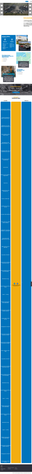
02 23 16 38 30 (20, 90)
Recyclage (16, 468)
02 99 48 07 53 (18, 88)
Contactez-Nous (16, 98)
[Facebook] (17, 283)
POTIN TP (16, 467)
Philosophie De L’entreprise (11, 467)
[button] (16, 92)
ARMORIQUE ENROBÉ (3, 468)
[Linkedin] (14, 283)
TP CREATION (9, 468)
